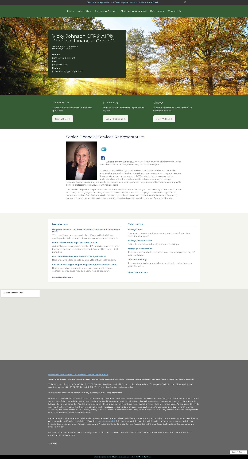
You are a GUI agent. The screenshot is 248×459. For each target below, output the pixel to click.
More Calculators (138, 272)
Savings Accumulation (140, 240)
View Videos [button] (163, 119)
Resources (156, 11)
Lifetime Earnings (137, 259)
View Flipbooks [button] (114, 119)
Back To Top (237, 452)
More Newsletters (62, 277)
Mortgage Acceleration (140, 248)
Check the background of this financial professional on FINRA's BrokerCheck (122, 2)
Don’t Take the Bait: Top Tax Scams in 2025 (74, 242)
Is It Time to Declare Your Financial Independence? (79, 256)
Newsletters (60, 224)
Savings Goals (135, 229)
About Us (83, 11)
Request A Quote (105, 11)
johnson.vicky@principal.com (67, 71)
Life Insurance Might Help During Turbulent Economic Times (84, 264)
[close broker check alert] (185, 2)
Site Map (52, 443)
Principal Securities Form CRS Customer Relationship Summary (78, 374)
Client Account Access (133, 11)
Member (106, 421)
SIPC (112, 421)
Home (70, 11)
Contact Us (174, 11)
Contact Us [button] (61, 119)
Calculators (135, 224)
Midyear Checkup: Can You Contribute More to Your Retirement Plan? (86, 230)
